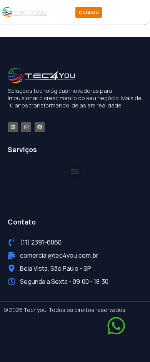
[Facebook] (40, 127)
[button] (125, 12)
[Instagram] (26, 127)
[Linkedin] (13, 127)
